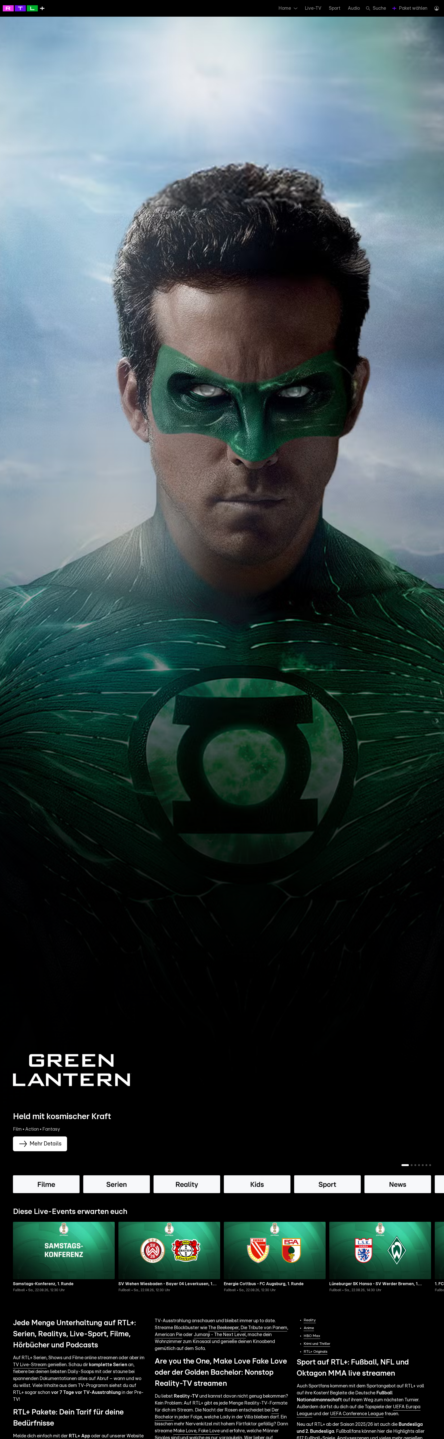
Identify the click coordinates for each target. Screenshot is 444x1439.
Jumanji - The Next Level (220, 1334)
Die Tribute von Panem (263, 1327)
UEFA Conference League (357, 1413)
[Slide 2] (412, 1165)
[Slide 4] (419, 1165)
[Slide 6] (426, 1165)
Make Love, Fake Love (196, 1431)
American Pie (168, 1334)
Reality (310, 1320)
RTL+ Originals (315, 1351)
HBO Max (312, 1336)
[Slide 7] (430, 1165)
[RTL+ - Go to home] (23, 8)
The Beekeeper (223, 1327)
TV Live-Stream (30, 1364)
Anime (309, 1328)
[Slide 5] (423, 1165)
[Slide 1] (405, 1165)
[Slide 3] (415, 1165)
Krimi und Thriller (317, 1344)
